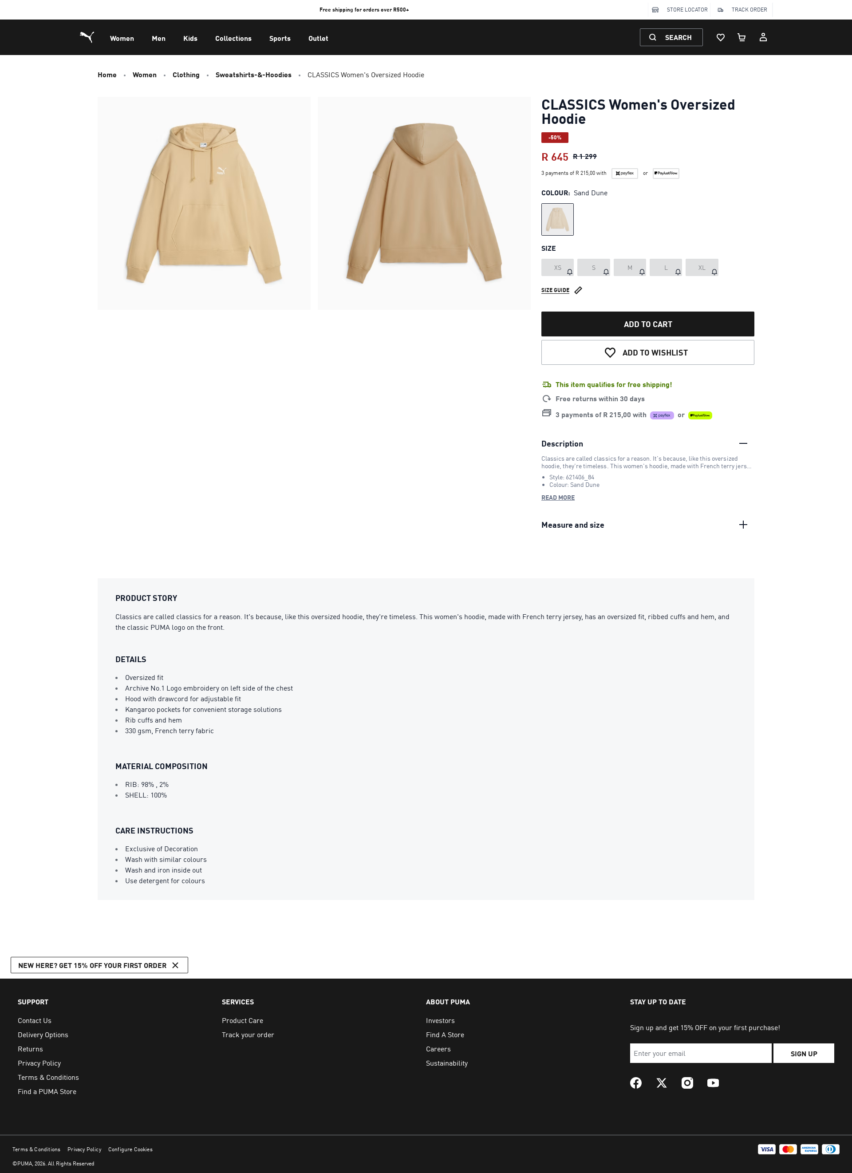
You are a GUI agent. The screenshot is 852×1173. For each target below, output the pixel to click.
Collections (233, 38)
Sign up (804, 1053)
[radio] (557, 219)
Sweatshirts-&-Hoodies (254, 74)
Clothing (186, 74)
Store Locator (687, 9)
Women (122, 38)
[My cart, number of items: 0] (742, 37)
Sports (280, 38)
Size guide (555, 290)
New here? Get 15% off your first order (92, 965)
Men (159, 38)
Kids (190, 38)
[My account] (763, 37)
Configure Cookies (130, 1149)
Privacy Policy (84, 1149)
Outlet (318, 38)
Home (107, 74)
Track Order (749, 9)
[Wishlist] (721, 37)
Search (678, 37)
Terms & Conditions (36, 1149)
